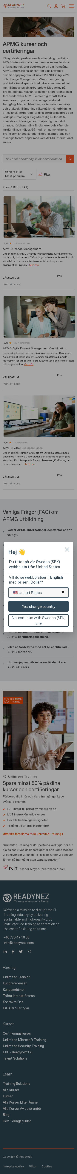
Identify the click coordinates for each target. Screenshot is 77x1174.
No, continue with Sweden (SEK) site (38, 620)
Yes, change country (38, 606)
